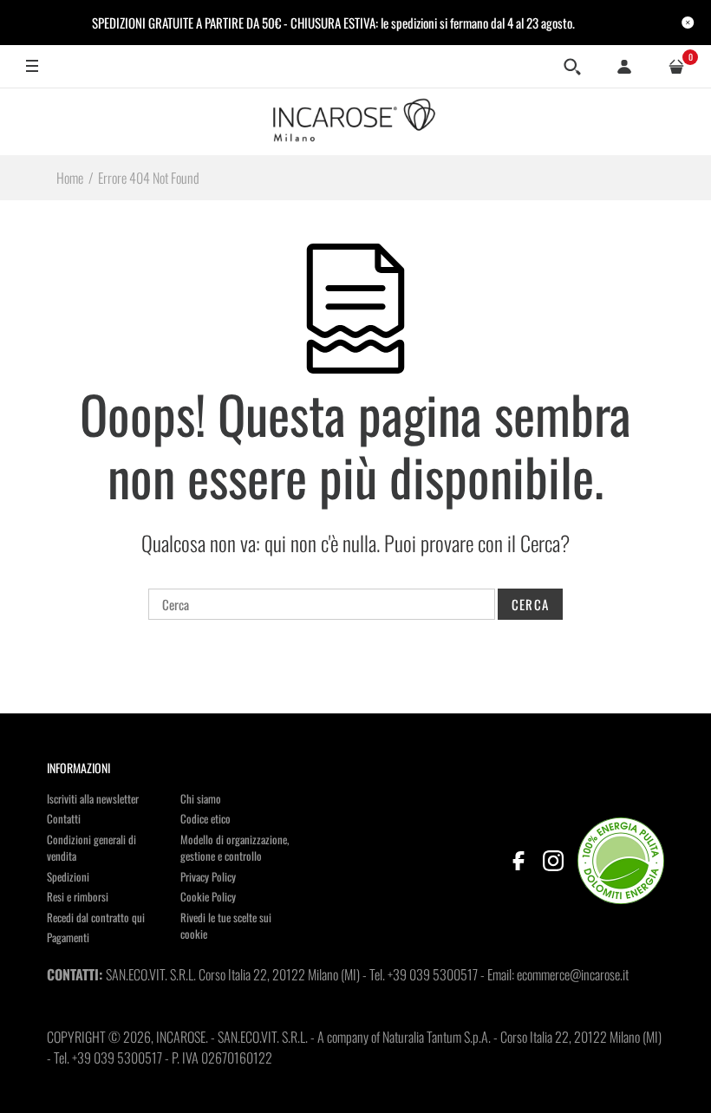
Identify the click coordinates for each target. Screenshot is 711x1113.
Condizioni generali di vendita (91, 847)
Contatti (64, 818)
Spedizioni (68, 876)
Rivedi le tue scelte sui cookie (225, 925)
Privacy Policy (208, 876)
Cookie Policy (208, 896)
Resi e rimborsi (77, 896)
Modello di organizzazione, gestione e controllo (234, 847)
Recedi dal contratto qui (96, 917)
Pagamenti (68, 937)
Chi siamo (200, 798)
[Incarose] (355, 121)
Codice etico (205, 818)
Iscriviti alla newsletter (93, 798)
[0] (676, 66)
